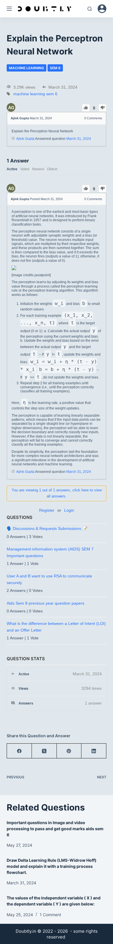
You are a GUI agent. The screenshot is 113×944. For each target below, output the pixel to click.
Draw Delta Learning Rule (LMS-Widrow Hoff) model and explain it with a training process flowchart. (51, 866)
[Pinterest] (69, 751)
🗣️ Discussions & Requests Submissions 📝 (47, 528)
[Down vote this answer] (102, 189)
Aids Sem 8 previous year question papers (45, 603)
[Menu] (9, 8)
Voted (24, 169)
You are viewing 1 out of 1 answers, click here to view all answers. (57, 493)
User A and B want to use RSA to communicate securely (49, 579)
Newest (38, 169)
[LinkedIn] (93, 751)
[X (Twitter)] (44, 751)
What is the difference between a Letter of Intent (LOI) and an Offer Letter (56, 626)
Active (12, 169)
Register (46, 510)
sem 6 (55, 68)
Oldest (52, 169)
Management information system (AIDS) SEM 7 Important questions (50, 552)
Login (69, 510)
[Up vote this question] (86, 108)
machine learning (26, 68)
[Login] (102, 8)
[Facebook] (19, 751)
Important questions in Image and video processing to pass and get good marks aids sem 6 (55, 828)
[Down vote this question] (102, 108)
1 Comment (50, 914)
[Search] (90, 9)
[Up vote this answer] (86, 189)
